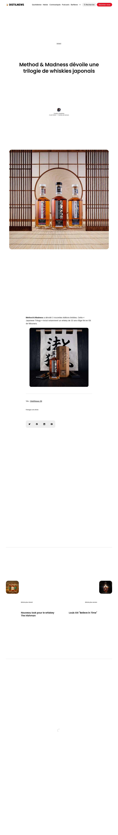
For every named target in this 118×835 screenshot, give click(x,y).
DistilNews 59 (36, 401)
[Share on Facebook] (37, 424)
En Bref (59, 43)
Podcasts (65, 5)
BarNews (74, 5)
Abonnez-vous (104, 5)
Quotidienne (36, 5)
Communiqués (55, 5)
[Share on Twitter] (29, 424)
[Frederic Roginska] (59, 110)
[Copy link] (51, 424)
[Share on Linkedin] (44, 424)
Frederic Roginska (59, 113)
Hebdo (45, 5)
